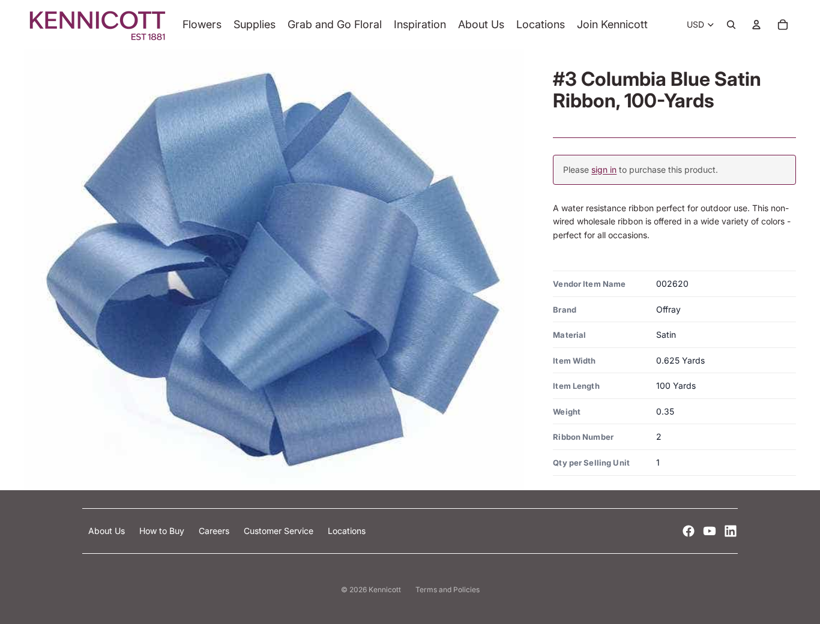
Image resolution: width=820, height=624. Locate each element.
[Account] (756, 24)
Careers (215, 531)
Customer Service (280, 531)
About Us (107, 531)
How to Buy (163, 531)
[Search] (731, 24)
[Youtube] (709, 531)
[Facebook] (688, 531)
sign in (604, 169)
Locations (347, 531)
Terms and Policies (447, 589)
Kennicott (385, 589)
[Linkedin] (730, 531)
